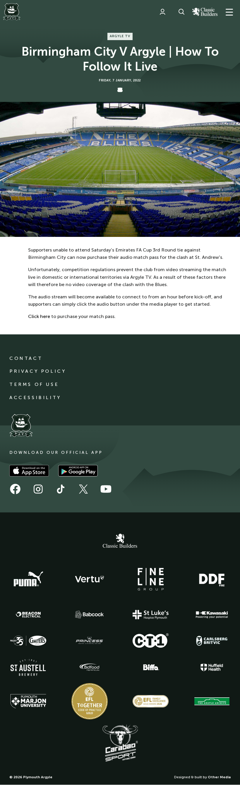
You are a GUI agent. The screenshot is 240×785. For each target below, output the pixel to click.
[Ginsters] (28, 641)
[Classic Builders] (120, 541)
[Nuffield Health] (212, 667)
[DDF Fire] (212, 579)
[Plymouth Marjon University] (28, 701)
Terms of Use (34, 384)
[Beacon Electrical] (28, 614)
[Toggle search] (181, 11)
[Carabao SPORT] (120, 743)
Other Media (219, 777)
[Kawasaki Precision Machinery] (212, 614)
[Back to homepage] (11, 11)
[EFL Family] (151, 701)
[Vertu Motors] (89, 579)
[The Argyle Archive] (212, 701)
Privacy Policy (37, 371)
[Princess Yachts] (89, 641)
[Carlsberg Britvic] (212, 640)
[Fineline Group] (151, 579)
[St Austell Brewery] (28, 667)
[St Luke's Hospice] (151, 614)
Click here (39, 316)
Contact (25, 358)
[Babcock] (89, 614)
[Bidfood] (89, 667)
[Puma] (28, 579)
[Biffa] (151, 667)
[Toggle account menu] (162, 11)
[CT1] (151, 640)
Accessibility (35, 397)
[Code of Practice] (89, 701)
